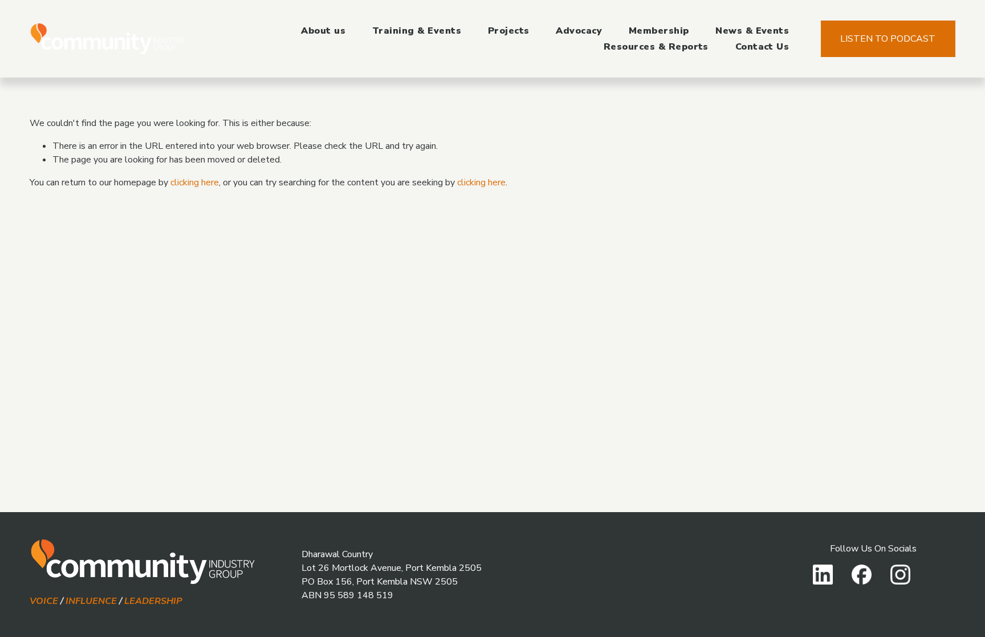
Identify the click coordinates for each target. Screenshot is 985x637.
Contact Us (762, 46)
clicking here (194, 182)
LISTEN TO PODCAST (887, 39)
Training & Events (416, 31)
